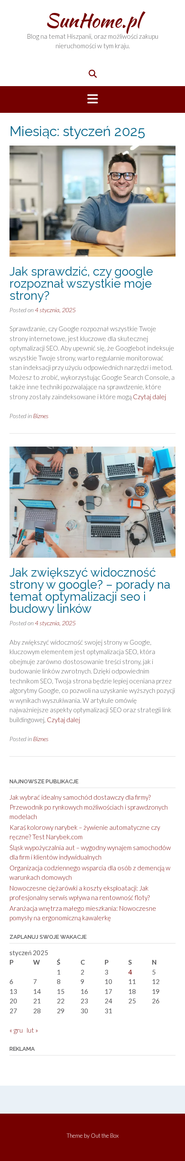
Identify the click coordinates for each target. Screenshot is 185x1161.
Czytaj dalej (149, 396)
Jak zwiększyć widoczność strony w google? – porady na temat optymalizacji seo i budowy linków (89, 590)
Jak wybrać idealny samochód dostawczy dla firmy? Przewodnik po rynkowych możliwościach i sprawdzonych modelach (88, 806)
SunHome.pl (92, 20)
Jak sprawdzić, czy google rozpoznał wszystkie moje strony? (81, 283)
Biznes (41, 415)
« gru (16, 1030)
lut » (32, 1030)
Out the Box (105, 1135)
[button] (92, 99)
